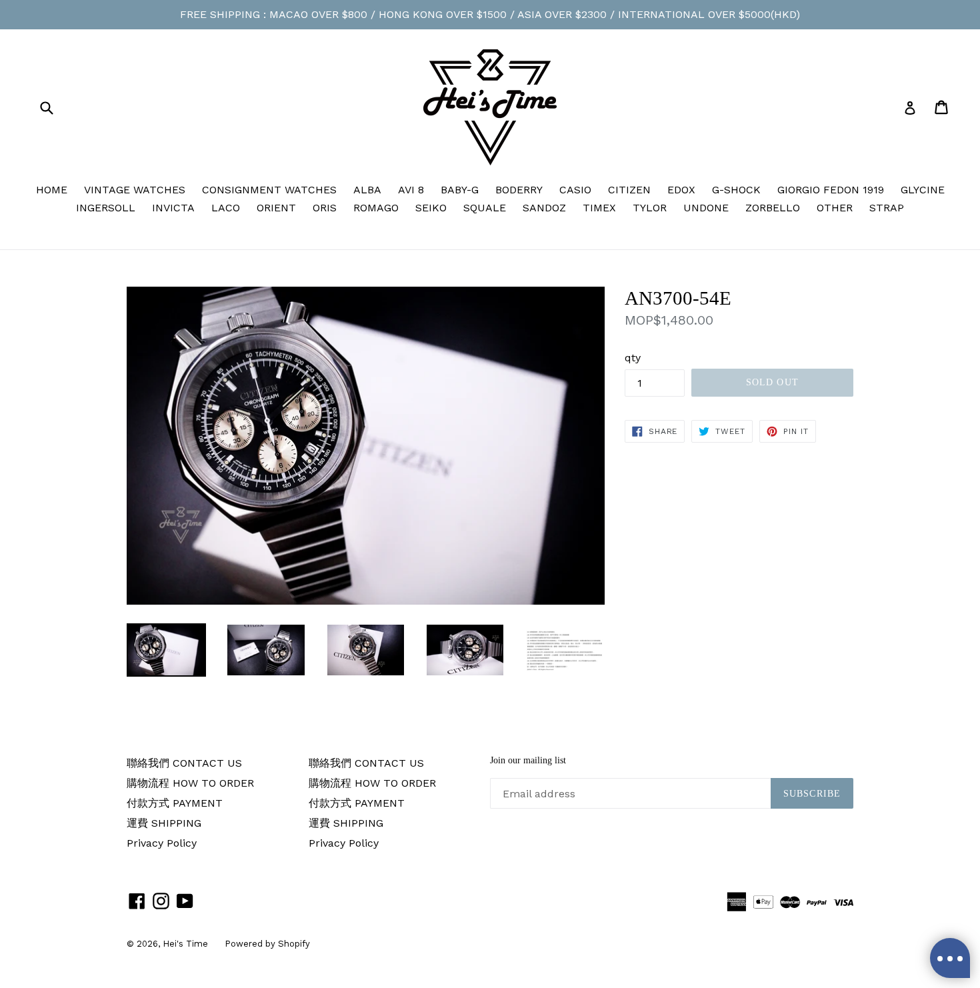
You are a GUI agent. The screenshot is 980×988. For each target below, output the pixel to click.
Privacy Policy (162, 843)
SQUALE (484, 207)
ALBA (367, 189)
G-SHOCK (736, 189)
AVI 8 (411, 189)
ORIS (325, 207)
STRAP (886, 207)
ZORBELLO (772, 207)
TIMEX (599, 207)
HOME (51, 189)
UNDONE (706, 207)
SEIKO (431, 207)
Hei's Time (185, 944)
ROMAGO (376, 207)
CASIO (575, 189)
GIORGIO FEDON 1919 (830, 189)
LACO (225, 207)
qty (633, 357)
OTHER (835, 207)
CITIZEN (629, 189)
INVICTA (173, 207)
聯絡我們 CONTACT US (184, 763)
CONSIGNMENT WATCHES (269, 189)
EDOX (681, 189)
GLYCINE (923, 189)
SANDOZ (544, 207)
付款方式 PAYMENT (175, 803)
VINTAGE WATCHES (134, 189)
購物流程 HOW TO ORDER (190, 783)
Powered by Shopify (267, 944)
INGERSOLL (105, 207)
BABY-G (460, 189)
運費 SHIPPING (164, 823)
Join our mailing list (528, 760)
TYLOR (650, 207)
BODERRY (519, 189)
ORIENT (276, 207)
